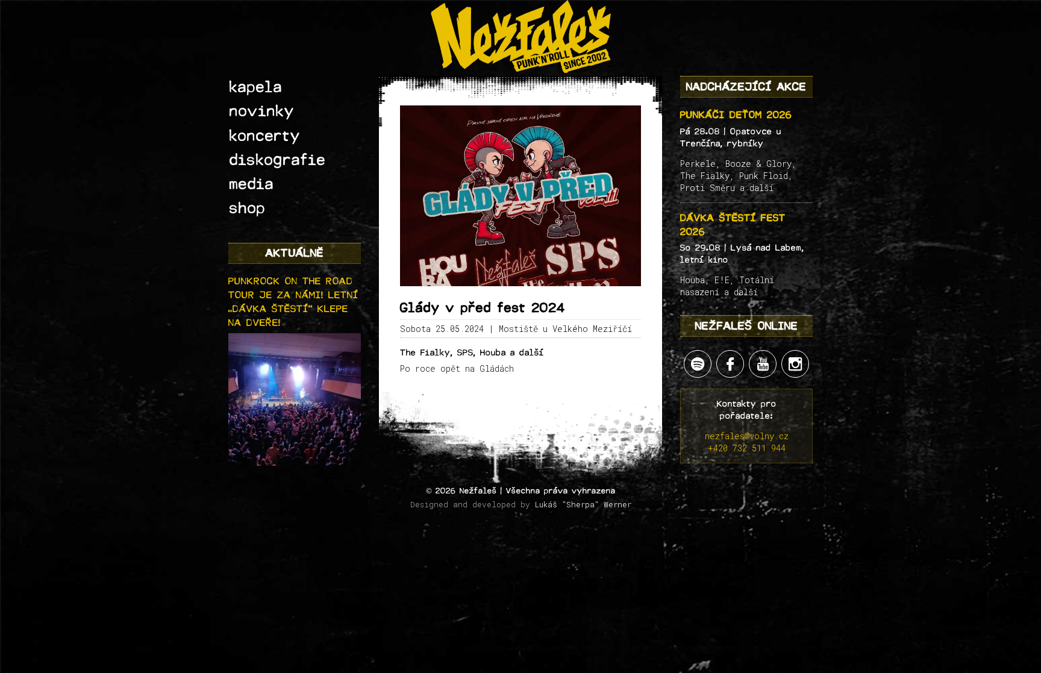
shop (248, 208)
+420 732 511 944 (747, 448)
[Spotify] (697, 364)
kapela (256, 87)
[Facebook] (730, 364)
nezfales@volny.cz (747, 436)
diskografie (278, 160)
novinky (262, 111)
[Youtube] (763, 364)
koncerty (265, 136)
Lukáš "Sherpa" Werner (583, 504)
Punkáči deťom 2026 (736, 115)
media (252, 184)
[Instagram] (795, 364)
